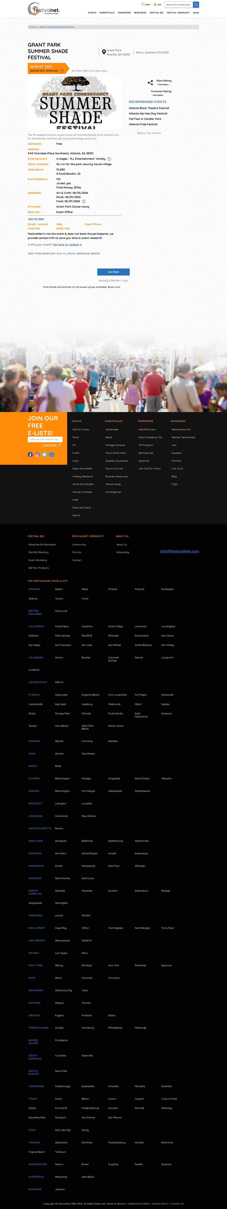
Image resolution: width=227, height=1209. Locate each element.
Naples (165, 704)
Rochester (140, 965)
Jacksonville (36, 704)
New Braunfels (37, 1117)
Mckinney (166, 1108)
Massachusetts (38, 828)
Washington (38, 1164)
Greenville (87, 1055)
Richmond (167, 1142)
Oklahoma (36, 990)
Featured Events (82, 507)
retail (109, 437)
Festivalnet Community (88, 536)
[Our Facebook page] (30, 454)
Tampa (33, 725)
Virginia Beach (37, 1151)
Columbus (114, 977)
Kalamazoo (141, 853)
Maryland (36, 840)
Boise (58, 765)
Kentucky (35, 803)
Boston (59, 828)
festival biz (156, 12)
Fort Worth (61, 1108)
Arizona (34, 589)
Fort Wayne (88, 790)
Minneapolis (88, 865)
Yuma (85, 598)
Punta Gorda (115, 713)
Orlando (86, 713)
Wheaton (166, 778)
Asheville (60, 890)
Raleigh (165, 890)
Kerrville (139, 1108)
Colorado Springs (113, 659)
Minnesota (36, 865)
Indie (75, 499)
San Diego (34, 645)
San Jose (87, 645)
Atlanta (59, 741)
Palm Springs (62, 635)
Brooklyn (87, 965)
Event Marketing (38, 560)
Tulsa (85, 990)
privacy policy (160, 1204)
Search (76, 515)
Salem (112, 1015)
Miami (138, 704)
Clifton (85, 927)
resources (140, 12)
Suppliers (177, 452)
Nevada (34, 952)
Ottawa (59, 1002)
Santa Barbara (143, 645)
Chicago (86, 778)
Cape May (61, 927)
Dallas (32, 1108)
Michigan (35, 853)
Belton (85, 1098)
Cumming (87, 741)
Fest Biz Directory (38, 552)
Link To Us (177, 468)
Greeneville (88, 1086)
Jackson (60, 1189)
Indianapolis (115, 790)
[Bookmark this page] (51, 454)
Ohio (32, 977)
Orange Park (62, 713)
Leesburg (87, 704)
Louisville (87, 803)
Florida (34, 694)
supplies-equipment (117, 460)
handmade (112, 429)
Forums (77, 552)
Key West (60, 704)
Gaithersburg (115, 840)
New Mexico (37, 940)
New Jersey (37, 927)
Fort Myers (141, 694)
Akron (58, 977)
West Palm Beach (88, 727)
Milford (59, 682)
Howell (112, 853)
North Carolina (35, 892)
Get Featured (146, 452)
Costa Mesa (62, 626)
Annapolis (60, 840)
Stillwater (140, 865)
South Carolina (35, 1057)
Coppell (139, 1098)
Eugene (59, 1015)
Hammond (61, 815)
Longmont (167, 657)
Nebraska (35, 915)
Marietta (113, 741)
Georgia (34, 741)
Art (74, 445)
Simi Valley (167, 645)
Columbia (60, 1055)
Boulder (86, 657)
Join (31, 253)
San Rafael (114, 645)
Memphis (140, 1086)
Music (76, 437)
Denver (139, 657)
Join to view (36, 219)
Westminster (142, 840)
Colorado (36, 657)
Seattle (139, 1164)
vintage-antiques (115, 445)
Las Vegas (61, 952)
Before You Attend (149, 133)
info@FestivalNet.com (179, 551)
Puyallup (113, 1164)
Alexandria (61, 1142)
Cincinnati (87, 977)
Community (79, 544)
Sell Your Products (39, 567)
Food (75, 460)
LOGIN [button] (147, 4)
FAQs (175, 484)
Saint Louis (88, 878)
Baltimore (87, 840)
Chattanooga (62, 1086)
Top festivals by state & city (48, 580)
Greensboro (141, 890)
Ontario (34, 1002)
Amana (59, 753)
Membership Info (181, 429)
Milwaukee (61, 1176)
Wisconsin (36, 1176)
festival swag (113, 484)
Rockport (60, 1117)
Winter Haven (116, 725)
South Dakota (34, 1072)
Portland (87, 1015)
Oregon (34, 1015)
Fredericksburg (90, 1108)
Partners (176, 460)
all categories (113, 492)
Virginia (34, 1142)
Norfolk (139, 1142)
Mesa (85, 589)
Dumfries (87, 1142)
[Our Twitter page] (44, 454)
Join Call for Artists (150, 468)
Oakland (33, 635)
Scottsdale (167, 589)
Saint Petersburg (141, 715)
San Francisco (63, 645)
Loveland (34, 669)
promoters (124, 12)
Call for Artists (81, 429)
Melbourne (114, 704)
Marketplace (107, 12)
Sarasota (166, 713)
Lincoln (59, 915)
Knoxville (113, 1086)
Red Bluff (87, 635)
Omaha (86, 915)
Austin (58, 1098)
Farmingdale (115, 927)
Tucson (59, 598)
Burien (85, 1164)
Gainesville (167, 694)
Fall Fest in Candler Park (145, 119)
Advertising (123, 552)
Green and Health (82, 468)
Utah (32, 1129)
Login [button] (125, 280)
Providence (61, 1040)
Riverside (113, 635)
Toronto (86, 1002)
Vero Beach (61, 725)
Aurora (59, 657)
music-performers (116, 452)
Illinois (34, 778)
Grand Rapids (89, 853)
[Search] (196, 5)
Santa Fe (87, 940)
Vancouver (61, 610)
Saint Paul (114, 865)
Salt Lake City (63, 1129)
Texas (33, 1098)
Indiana (34, 790)
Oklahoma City (63, 990)
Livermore (140, 626)
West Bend (88, 1176)
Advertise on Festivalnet (42, 544)
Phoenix (112, 589)
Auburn (59, 1164)
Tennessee (36, 1086)
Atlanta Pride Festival (143, 124)
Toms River (167, 927)
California (36, 626)
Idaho (33, 765)
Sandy (85, 1129)
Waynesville (35, 902)
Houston (113, 1108)
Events (77, 421)
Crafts (76, 452)
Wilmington (61, 902)
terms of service (116, 1204)
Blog (196, 12)
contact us (177, 1204)
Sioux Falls (61, 1070)
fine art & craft (114, 468)
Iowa (32, 753)
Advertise (144, 460)
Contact (77, 560)
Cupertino (87, 626)
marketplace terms (138, 1204)
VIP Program (146, 445)
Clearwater (61, 694)
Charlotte (87, 890)
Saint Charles (142, 778)
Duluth (59, 865)
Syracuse (166, 965)
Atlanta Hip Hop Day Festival (148, 113)
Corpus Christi (169, 1098)
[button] (62, 70)
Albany (59, 965)
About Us (122, 536)
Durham (113, 890)
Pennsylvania (38, 1027)
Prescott (139, 589)
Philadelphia (115, 1027)
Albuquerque (62, 940)
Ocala (32, 713)
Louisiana (36, 815)
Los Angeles (168, 626)
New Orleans (89, 815)
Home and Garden (83, 484)
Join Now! (113, 272)
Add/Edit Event (147, 429)
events (92, 12)
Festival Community (178, 12)
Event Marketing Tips (150, 437)
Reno (85, 952)
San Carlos (167, 635)
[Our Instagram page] (37, 454)
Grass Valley (115, 626)
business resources (117, 476)
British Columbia (35, 612)
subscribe (49, 445)
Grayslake (114, 778)
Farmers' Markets (82, 492)
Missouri (35, 878)
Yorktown (60, 1151)
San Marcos (115, 1117)
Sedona (33, 598)
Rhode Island (33, 1042)
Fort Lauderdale (117, 694)
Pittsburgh (140, 1027)
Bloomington (62, 778)
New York (36, 965)
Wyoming (35, 1189)
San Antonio (88, 1117)
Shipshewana (142, 790)
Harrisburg (88, 1027)
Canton (112, 1098)
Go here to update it (67, 244)
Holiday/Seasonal (83, 476)
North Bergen (142, 927)
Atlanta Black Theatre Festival (149, 108)
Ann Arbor (61, 853)
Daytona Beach (90, 694)
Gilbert (59, 589)
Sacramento (142, 635)
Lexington (60, 803)
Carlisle (59, 1027)
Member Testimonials (183, 437)
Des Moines (88, 753)
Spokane (166, 1164)
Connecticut (38, 682)
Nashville (166, 1086)
